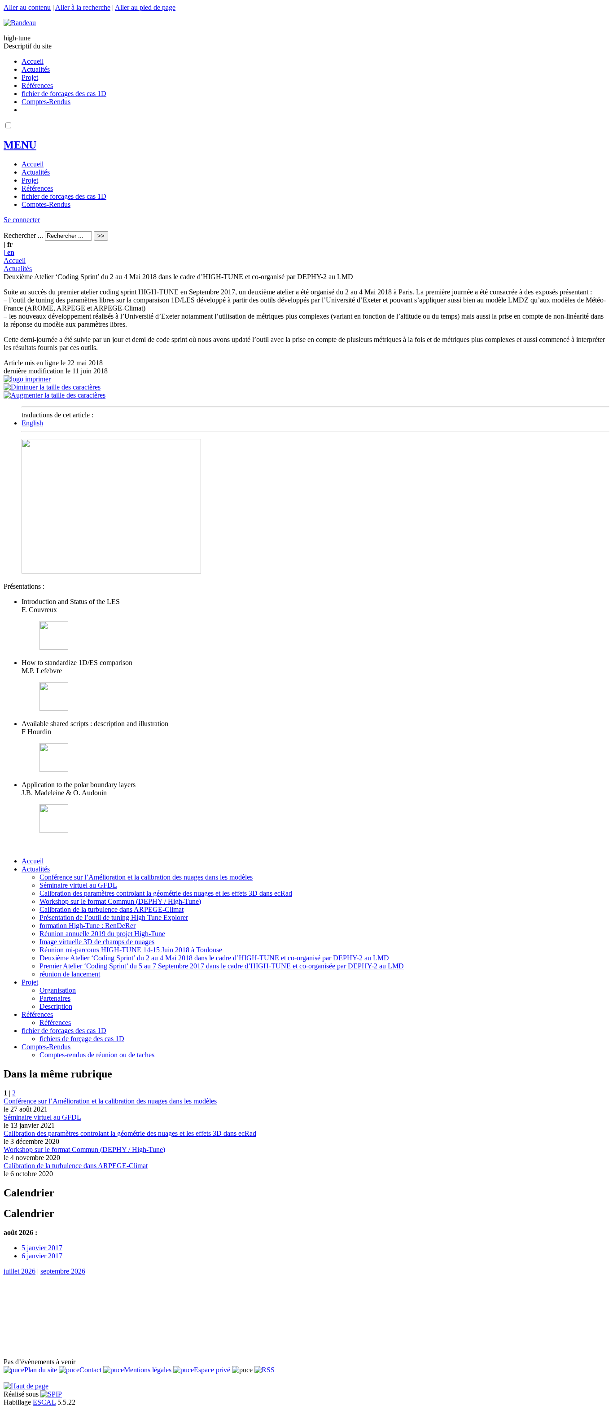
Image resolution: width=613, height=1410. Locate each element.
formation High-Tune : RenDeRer (87, 925)
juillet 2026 (19, 1271)
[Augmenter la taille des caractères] (54, 395)
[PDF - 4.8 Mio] (53, 769)
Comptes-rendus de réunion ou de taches (96, 1055)
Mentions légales (148, 1370)
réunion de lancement (69, 974)
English (32, 423)
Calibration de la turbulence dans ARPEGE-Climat (111, 909)
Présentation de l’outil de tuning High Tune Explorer (113, 917)
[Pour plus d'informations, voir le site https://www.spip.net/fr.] (51, 1394)
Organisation (57, 990)
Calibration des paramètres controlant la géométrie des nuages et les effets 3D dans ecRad (165, 893)
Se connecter (22, 219)
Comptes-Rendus (46, 101)
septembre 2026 (62, 1271)
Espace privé (213, 1370)
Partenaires (54, 998)
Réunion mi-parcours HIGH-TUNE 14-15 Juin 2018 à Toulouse (130, 950)
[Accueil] (20, 22)
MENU (20, 145)
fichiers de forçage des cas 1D (81, 1038)
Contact (91, 1370)
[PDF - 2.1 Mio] (53, 647)
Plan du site (41, 1370)
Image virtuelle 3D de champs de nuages (96, 942)
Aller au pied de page (145, 7)
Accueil (33, 61)
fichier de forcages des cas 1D (64, 93)
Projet (30, 77)
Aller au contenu (27, 7)
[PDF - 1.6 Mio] (53, 830)
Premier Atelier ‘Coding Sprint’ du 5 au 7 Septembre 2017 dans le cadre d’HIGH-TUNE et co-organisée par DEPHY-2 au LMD (221, 966)
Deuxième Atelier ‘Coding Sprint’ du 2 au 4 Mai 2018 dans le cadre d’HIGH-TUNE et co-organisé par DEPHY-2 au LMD (214, 958)
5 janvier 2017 (42, 1248)
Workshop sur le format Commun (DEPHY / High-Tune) (120, 901)
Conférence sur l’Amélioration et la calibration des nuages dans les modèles (146, 877)
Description (55, 1006)
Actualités (36, 69)
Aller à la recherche (82, 7)
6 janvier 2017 (42, 1256)
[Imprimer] (27, 379)
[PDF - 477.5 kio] (53, 708)
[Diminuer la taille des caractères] (52, 387)
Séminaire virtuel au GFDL (78, 885)
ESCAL (44, 1402)
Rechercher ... (23, 235)
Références (37, 85)
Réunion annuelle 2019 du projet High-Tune (102, 933)
